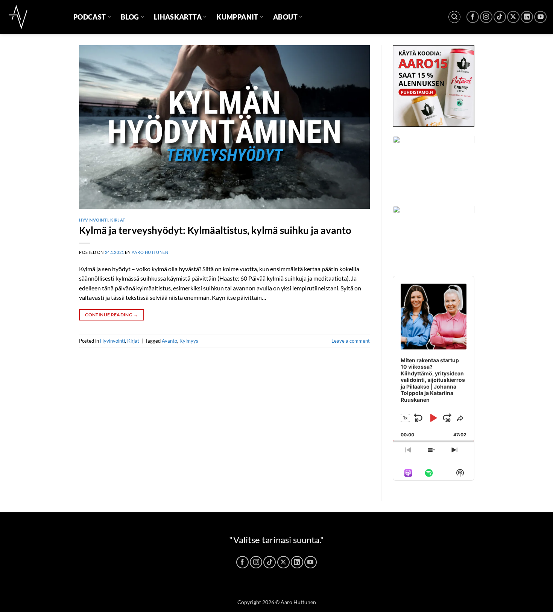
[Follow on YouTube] (540, 17)
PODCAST (89, 17)
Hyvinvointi (93, 219)
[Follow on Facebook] (472, 17)
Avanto (169, 341)
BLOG (130, 17)
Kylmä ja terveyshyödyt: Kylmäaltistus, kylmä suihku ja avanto (215, 230)
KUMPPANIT (237, 17)
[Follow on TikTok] (500, 17)
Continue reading (111, 314)
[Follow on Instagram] (486, 17)
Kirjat (117, 219)
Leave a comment (350, 341)
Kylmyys (188, 341)
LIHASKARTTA (178, 17)
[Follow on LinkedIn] (527, 17)
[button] (454, 17)
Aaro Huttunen (150, 252)
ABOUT (285, 17)
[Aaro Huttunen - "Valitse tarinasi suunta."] (34, 17)
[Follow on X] (513, 17)
